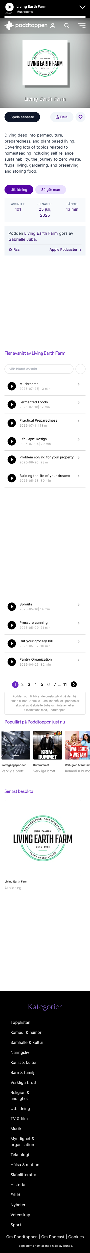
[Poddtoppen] (26, 26)
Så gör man (50, 189)
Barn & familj (22, 1072)
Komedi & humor (26, 1032)
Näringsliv (19, 1052)
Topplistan (20, 1022)
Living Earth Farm (41, 233)
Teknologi (19, 1154)
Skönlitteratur (23, 1174)
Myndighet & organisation (22, 1141)
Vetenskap (20, 1214)
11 (65, 684)
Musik (16, 1128)
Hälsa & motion (24, 1164)
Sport (15, 1224)
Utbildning (18, 189)
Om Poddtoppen (22, 1236)
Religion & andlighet (19, 1095)
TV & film (19, 1118)
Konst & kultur (23, 1062)
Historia (17, 1184)
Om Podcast (52, 1236)
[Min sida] (53, 26)
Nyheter (18, 1204)
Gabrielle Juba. (22, 239)
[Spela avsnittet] (12, 386)
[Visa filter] (81, 369)
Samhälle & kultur (26, 1042)
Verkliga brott (23, 1082)
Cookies (76, 1236)
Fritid (15, 1194)
